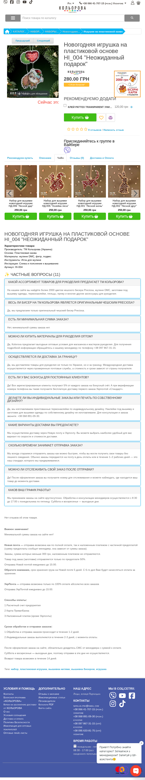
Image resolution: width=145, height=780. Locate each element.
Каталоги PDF (46, 704)
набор (15, 669)
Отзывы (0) (77, 157)
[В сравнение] (110, 117)
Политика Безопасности (17, 722)
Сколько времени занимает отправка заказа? (45, 445)
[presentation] (10, 193)
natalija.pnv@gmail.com (86, 705)
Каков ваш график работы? (29, 490)
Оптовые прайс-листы (15, 732)
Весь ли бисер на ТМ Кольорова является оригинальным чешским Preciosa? (71, 302)
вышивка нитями (59, 669)
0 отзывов (94, 129)
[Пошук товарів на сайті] (132, 18)
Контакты (9, 693)
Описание (45, 157)
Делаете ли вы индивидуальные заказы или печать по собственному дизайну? (64, 399)
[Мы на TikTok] (31, 2)
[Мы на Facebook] (12, 2)
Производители (47, 701)
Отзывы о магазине (49, 693)
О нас (7, 711)
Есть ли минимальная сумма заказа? (38, 319)
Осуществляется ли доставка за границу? (42, 356)
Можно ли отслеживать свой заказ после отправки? (51, 469)
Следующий (43, 41)
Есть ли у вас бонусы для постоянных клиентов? (48, 377)
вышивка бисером (83, 669)
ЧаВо (60, 157)
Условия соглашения (15, 715)
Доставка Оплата (102, 157)
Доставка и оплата (14, 718)
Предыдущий (23, 41)
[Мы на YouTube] (25, 2)
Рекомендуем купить (20, 157)
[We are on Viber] (112, 698)
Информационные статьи (52, 697)
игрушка (101, 669)
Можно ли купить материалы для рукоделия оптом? (50, 336)
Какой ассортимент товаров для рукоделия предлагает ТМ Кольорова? (66, 282)
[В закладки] (101, 117)
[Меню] (13, 18)
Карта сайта (45, 708)
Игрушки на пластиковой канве (103, 31)
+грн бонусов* (76, 84)
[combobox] (72, 18)
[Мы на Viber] (5, 2)
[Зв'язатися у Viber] (123, 775)
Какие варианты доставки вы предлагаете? (43, 425)
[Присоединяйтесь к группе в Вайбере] (67, 150)
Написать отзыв (113, 129)
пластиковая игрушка (33, 669)
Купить (78, 117)
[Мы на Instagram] (18, 2)
